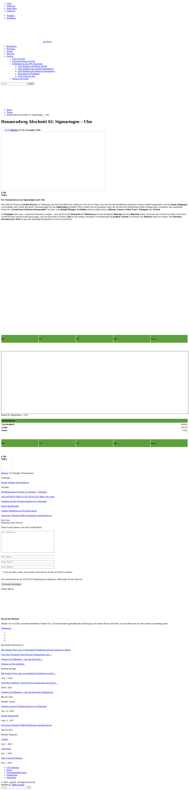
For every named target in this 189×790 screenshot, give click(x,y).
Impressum (11, 777)
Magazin (10, 54)
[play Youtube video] (94, 275)
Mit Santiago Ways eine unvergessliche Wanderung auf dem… (28, 673)
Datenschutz (12, 775)
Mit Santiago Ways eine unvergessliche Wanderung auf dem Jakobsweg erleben (36, 650)
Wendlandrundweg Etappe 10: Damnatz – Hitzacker (24, 492)
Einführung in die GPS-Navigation (27, 64)
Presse (9, 770)
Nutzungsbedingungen (16, 772)
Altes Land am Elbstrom (11, 758)
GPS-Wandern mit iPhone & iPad (32, 66)
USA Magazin (13, 767)
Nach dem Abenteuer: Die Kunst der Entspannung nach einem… (29, 683)
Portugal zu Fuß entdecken (12, 664)
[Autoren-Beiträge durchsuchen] (6, 470)
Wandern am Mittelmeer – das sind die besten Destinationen (27, 692)
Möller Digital (18, 784)
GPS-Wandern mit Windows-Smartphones (36, 71)
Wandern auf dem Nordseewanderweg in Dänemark (24, 706)
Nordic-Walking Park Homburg (15, 482)
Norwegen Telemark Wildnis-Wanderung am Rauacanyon (26, 725)
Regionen (11, 49)
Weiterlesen (6, 628)
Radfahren (11, 18)
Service (10, 56)
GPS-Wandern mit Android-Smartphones (36, 69)
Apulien (4, 739)
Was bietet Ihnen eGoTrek (23, 61)
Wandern (11, 15)
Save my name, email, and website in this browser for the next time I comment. (38, 572)
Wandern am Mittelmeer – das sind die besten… (22, 659)
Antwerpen (6, 749)
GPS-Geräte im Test (26, 76)
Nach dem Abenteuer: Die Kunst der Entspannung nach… (26, 654)
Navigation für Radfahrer (29, 74)
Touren (10, 51)
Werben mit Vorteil (20, 79)
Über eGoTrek (18, 59)
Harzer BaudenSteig (10, 716)
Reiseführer (12, 46)
